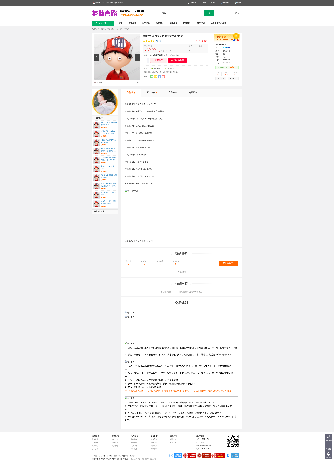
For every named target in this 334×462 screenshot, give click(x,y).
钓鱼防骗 (134, 439)
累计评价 (152, 92)
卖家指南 (115, 436)
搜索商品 (95, 446)
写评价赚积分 (228, 263)
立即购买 (159, 60)
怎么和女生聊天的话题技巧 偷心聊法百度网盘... (108, 202)
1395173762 (226, 63)
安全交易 (134, 436)
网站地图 (132, 456)
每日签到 (227, 3)
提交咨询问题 (166, 292)
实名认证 (134, 449)
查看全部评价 (181, 272)
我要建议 (173, 439)
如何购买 (95, 442)
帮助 (239, 3)
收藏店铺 (233, 78)
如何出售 (115, 439)
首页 (121, 23)
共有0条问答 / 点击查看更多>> (190, 292)
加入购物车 (179, 60)
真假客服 (154, 446)
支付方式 (95, 449)
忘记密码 (154, 449)
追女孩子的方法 (122, 29)
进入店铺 (221, 78)
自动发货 (171, 69)
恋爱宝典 (201, 23)
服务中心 (174, 436)
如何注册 (95, 439)
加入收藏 (99, 83)
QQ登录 (193, 3)
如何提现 (154, 442)
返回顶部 (328, 458)
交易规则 (193, 92)
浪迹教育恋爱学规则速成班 (108, 194)
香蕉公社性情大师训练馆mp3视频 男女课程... (108, 185)
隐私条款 (117, 456)
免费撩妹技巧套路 (218, 23)
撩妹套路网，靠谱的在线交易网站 (109, 3)
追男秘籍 (146, 23)
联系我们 (110, 456)
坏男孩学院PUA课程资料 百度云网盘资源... (109, 132)
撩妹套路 (132, 23)
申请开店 (236, 13)
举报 (138, 83)
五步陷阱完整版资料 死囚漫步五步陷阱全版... (109, 159)
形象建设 (160, 23)
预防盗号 (134, 442)
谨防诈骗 (134, 446)
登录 (205, 3)
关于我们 (95, 456)
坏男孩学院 (138, 111)
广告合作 (102, 456)
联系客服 (173, 442)
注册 (215, 3)
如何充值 (154, 439)
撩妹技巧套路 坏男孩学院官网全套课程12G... (109, 150)
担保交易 (157, 69)
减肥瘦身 (173, 23)
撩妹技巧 (128, 104)
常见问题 (154, 436)
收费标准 (115, 442)
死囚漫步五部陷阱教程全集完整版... (108, 141)
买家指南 (95, 436)
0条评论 (158, 41)
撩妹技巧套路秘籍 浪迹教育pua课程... (109, 176)
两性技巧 (187, 23)
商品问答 (173, 92)
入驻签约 (115, 446)
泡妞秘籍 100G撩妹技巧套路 (108, 167)
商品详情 (131, 92)
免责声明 (125, 456)
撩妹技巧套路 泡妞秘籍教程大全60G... (109, 124)
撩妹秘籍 (110, 29)
